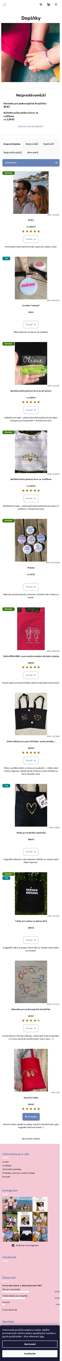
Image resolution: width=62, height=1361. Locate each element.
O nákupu (6, 1165)
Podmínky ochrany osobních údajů (18, 1173)
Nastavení (30, 1344)
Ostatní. (6, 1302)
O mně (5, 1161)
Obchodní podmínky (12, 1169)
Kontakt (6, 1176)
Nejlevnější (32, 144)
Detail (29, 239)
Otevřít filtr (11, 162)
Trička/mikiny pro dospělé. (15, 1295)
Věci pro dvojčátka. (11, 1289)
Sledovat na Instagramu (27, 1245)
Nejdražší (48, 144)
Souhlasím (30, 1353)
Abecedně (32, 152)
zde (42, 1336)
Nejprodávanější (13, 152)
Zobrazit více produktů (30, 126)
